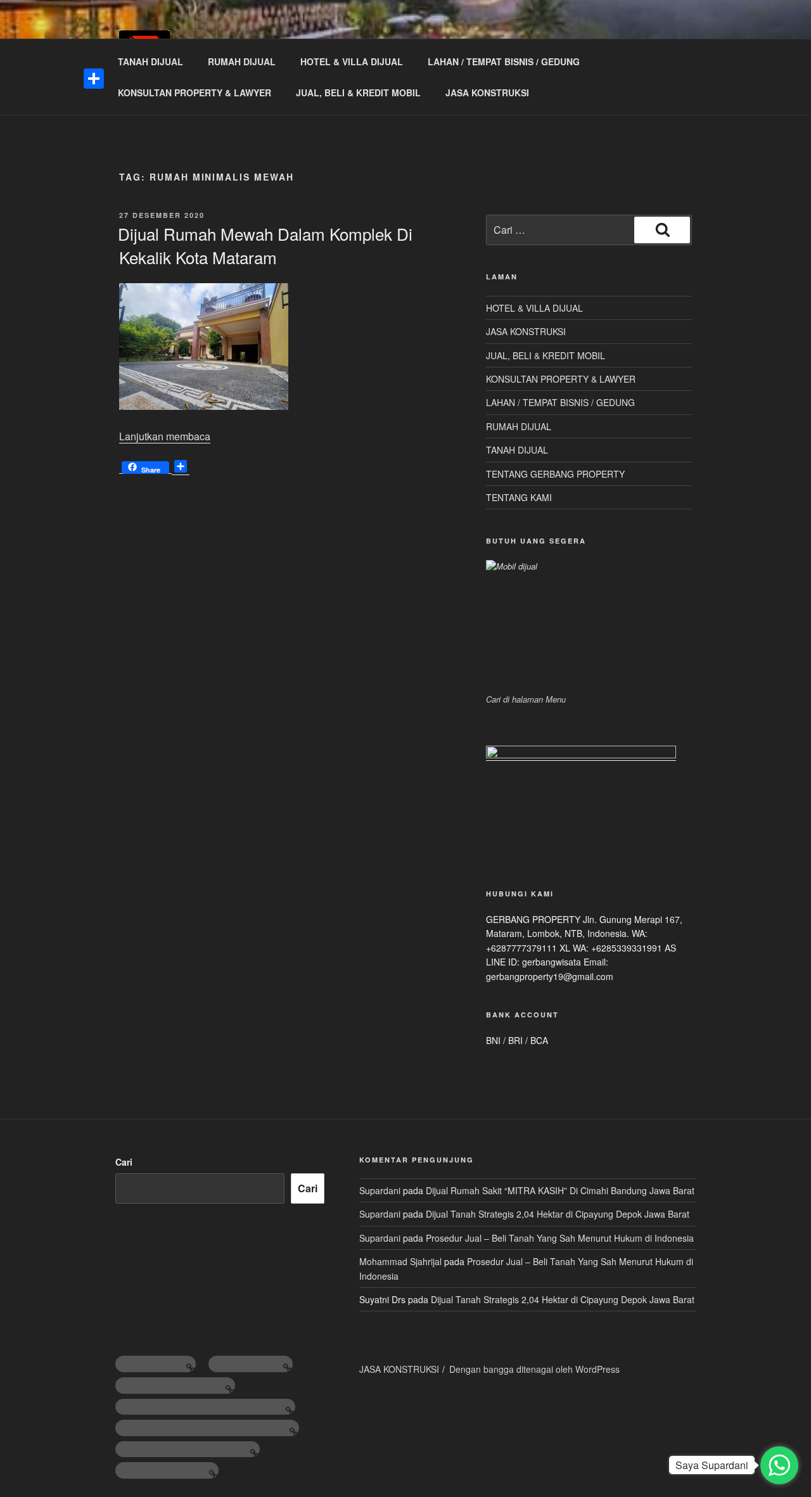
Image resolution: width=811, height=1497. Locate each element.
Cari (123, 1162)
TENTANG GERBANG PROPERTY (555, 474)
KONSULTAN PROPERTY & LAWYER (194, 92)
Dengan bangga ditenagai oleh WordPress (534, 1369)
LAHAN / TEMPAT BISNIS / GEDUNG (504, 61)
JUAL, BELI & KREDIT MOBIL (358, 92)
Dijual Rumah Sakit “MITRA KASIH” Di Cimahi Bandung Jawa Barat (560, 1190)
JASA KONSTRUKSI (487, 92)
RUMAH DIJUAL (242, 61)
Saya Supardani (711, 1465)
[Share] (93, 78)
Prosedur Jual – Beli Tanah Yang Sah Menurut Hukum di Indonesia (560, 1238)
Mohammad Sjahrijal (400, 1261)
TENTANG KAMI (519, 497)
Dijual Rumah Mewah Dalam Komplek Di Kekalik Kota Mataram (265, 245)
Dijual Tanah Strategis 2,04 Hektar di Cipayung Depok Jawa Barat (557, 1213)
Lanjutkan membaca (164, 436)
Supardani (379, 1190)
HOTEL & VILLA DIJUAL (351, 61)
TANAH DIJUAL (150, 61)
